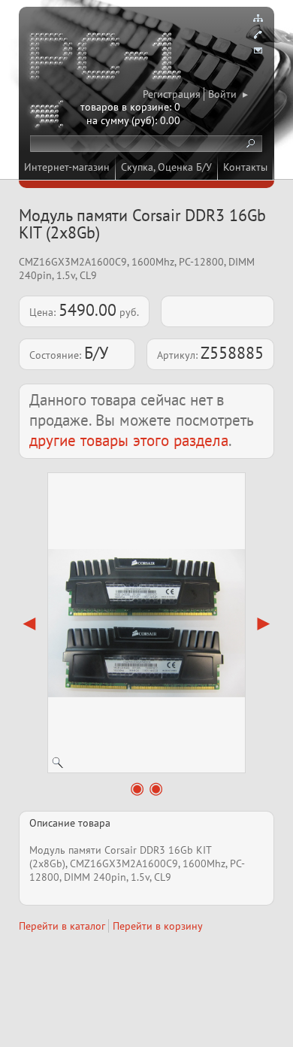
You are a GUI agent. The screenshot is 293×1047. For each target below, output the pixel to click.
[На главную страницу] (106, 59)
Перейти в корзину (158, 926)
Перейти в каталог (62, 926)
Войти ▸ (228, 94)
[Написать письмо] (257, 51)
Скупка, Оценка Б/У (166, 167)
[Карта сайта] (257, 18)
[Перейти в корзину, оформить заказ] (49, 117)
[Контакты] (257, 34)
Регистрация (172, 94)
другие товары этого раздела (128, 440)
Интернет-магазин (67, 167)
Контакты (245, 167)
